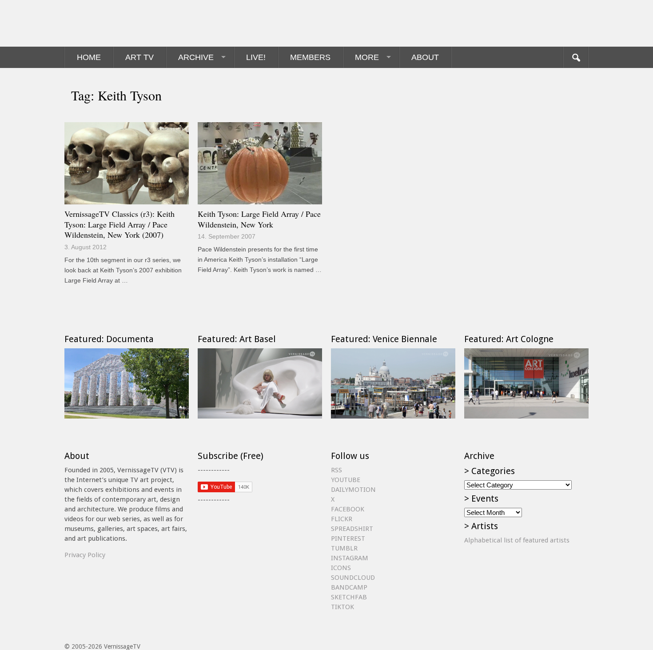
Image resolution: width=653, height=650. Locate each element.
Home (89, 57)
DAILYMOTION (353, 490)
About (425, 57)
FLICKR (341, 519)
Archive (196, 57)
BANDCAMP (349, 587)
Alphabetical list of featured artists (516, 540)
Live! (256, 57)
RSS (336, 470)
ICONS (341, 568)
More (367, 57)
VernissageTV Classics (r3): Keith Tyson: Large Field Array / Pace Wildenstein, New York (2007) (119, 224)
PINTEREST (348, 538)
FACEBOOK (347, 509)
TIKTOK (342, 607)
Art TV (139, 57)
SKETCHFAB (349, 597)
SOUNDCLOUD (353, 578)
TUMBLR (344, 548)
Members (310, 57)
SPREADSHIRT (352, 529)
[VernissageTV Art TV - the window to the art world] (108, 23)
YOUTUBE (345, 480)
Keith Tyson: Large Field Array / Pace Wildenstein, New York (259, 219)
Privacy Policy (84, 555)
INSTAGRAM (349, 558)
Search (576, 57)
